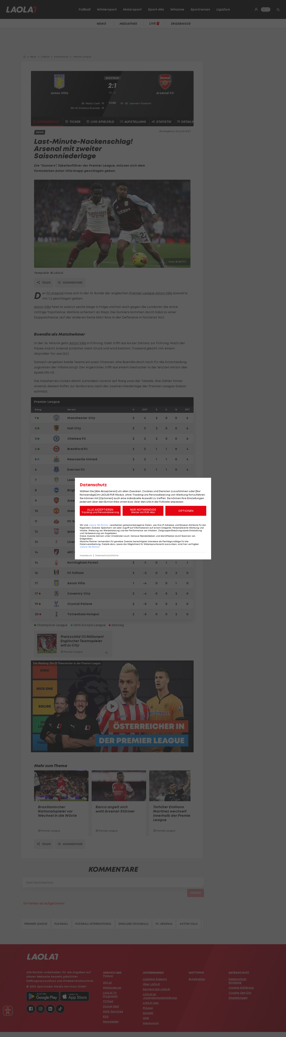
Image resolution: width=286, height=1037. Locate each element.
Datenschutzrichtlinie (106, 555)
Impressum (86, 555)
